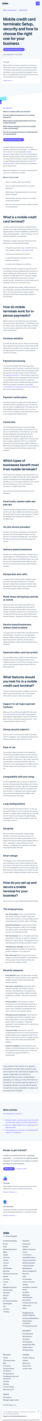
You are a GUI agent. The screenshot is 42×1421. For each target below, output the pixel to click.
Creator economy (28, 1282)
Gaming (25, 1284)
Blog (4, 1363)
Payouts (6, 1295)
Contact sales (21, 1169)
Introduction (7, 108)
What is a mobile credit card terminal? (16, 112)
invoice (13, 539)
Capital (5, 1255)
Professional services (30, 1303)
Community (7, 1366)
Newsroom (26, 1363)
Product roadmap (28, 1358)
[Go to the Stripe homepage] (5, 1233)
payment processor (13, 375)
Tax (4, 1306)
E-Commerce (27, 1255)
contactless (26, 250)
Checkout (6, 1257)
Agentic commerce (29, 1249)
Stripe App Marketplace (31, 1318)
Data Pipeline (7, 1268)
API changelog (27, 1342)
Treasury (6, 1312)
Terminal (6, 1309)
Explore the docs (9, 1215)
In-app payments (28, 1266)
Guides (5, 1358)
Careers (25, 1360)
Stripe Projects (28, 1347)
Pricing (5, 1244)
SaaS (24, 1276)
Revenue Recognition (10, 1301)
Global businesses (29, 1263)
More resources (9, 10)
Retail (24, 1308)
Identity (5, 1276)
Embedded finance (29, 1257)
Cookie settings (8, 1387)
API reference (27, 1336)
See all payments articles (12, 1114)
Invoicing (6, 1279)
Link (4, 1284)
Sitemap (6, 1384)
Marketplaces (27, 1268)
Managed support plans (11, 1400)
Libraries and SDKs (29, 1345)
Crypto (5, 1266)
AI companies (27, 1279)
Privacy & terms (8, 1374)
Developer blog (28, 1350)
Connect (6, 1263)
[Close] (38, 1411)
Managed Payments (10, 1287)
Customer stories (9, 1360)
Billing (5, 1252)
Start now (8, 1169)
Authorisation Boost (10, 1249)
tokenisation (31, 387)
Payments (23, 10)
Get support (7, 1397)
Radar (5, 1298)
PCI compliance (18, 387)
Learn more (7, 80)
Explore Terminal (9, 1192)
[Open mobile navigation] (38, 3)
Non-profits (26, 1300)
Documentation (28, 1334)
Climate (5, 1260)
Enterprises (26, 1244)
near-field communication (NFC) (14, 714)
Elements (6, 1271)
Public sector (27, 1305)
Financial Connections (10, 1274)
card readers (7, 865)
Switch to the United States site (14, 1416)
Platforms (26, 1274)
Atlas (5, 1247)
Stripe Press (27, 1366)
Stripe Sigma (7, 1303)
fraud (35, 1035)
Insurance (26, 1292)
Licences (6, 1381)
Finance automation (29, 1260)
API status (26, 1339)
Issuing (5, 1282)
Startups (26, 1247)
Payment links (8, 1290)
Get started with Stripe (13, 49)
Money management (30, 1271)
